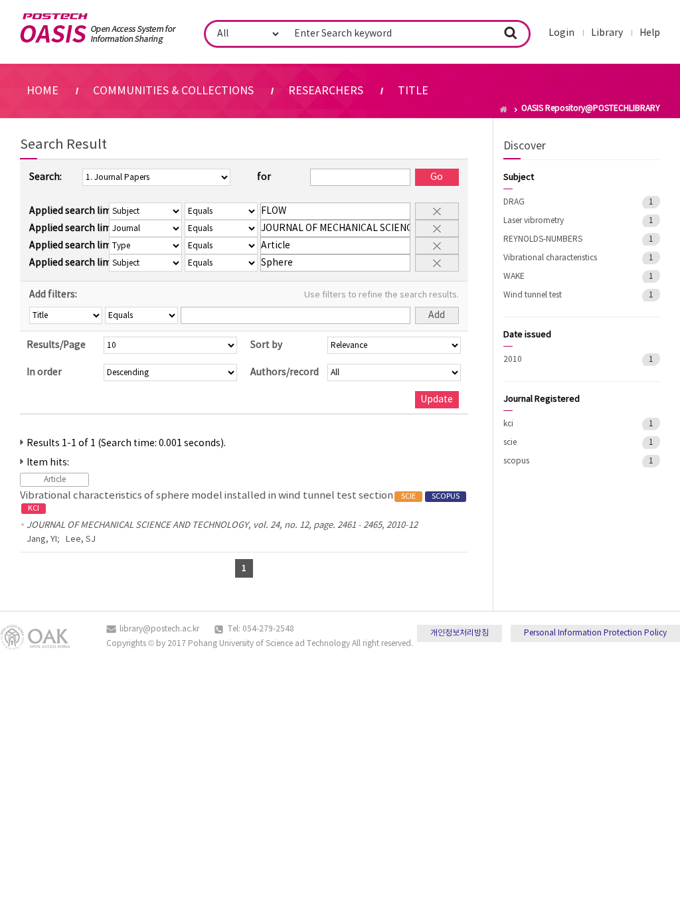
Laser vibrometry (533, 220)
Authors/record (284, 372)
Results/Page (56, 345)
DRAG (514, 202)
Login (561, 33)
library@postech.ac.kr (159, 629)
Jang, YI (42, 539)
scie (510, 442)
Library (607, 33)
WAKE (514, 276)
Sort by (266, 345)
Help (649, 33)
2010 (512, 359)
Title (413, 91)
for (264, 177)
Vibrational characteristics (550, 258)
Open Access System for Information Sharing (98, 28)
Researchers (325, 91)
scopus (516, 461)
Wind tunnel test (532, 295)
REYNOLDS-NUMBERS (542, 239)
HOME (42, 91)
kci (508, 424)
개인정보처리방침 (459, 633)
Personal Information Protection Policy (595, 633)
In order (44, 372)
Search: (45, 177)
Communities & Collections (173, 91)
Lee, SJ (81, 539)
